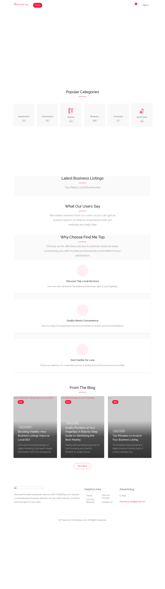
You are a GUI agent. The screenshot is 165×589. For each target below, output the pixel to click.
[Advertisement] (82, 153)
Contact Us (107, 502)
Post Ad (69, 5)
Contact (81, 5)
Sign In (146, 5)
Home (37, 5)
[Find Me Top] (21, 4)
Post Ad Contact (106, 496)
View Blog (82, 466)
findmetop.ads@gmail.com (132, 501)
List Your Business (53, 5)
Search (142, 49)
